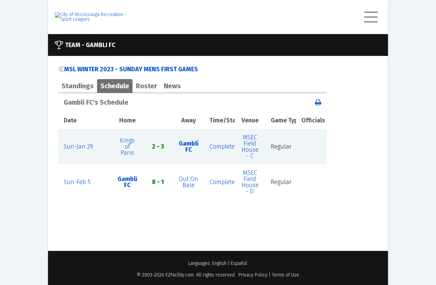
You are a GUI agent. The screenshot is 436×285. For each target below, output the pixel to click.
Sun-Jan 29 (78, 146)
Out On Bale (188, 182)
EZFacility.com (180, 275)
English (219, 263)
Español (239, 263)
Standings (78, 86)
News (172, 86)
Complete (222, 146)
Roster (146, 86)
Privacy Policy (252, 275)
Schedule (114, 86)
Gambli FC (189, 146)
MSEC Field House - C (250, 147)
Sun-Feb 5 (77, 182)
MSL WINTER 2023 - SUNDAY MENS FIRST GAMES (131, 69)
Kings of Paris (127, 146)
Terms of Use (285, 275)
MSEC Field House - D (250, 182)
